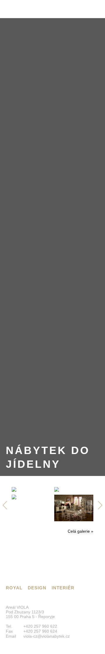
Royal (14, 587)
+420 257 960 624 (40, 631)
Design (37, 587)
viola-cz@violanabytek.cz (46, 636)
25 (5, 505)
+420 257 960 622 (40, 626)
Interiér (63, 587)
